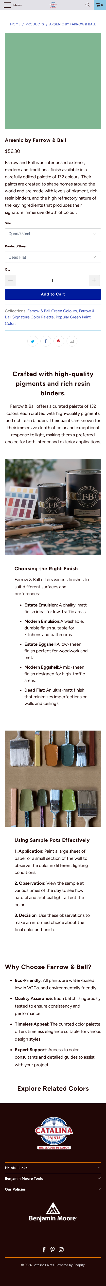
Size (8, 223)
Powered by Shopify (70, 1265)
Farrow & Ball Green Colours (52, 311)
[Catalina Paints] (53, 5)
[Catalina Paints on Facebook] (44, 1250)
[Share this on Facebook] (45, 341)
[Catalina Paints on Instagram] (61, 1250)
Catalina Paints (43, 1265)
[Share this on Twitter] (32, 341)
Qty (7, 269)
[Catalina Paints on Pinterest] (52, 1250)
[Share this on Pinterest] (58, 341)
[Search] (87, 5)
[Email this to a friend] (72, 341)
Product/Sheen (16, 246)
